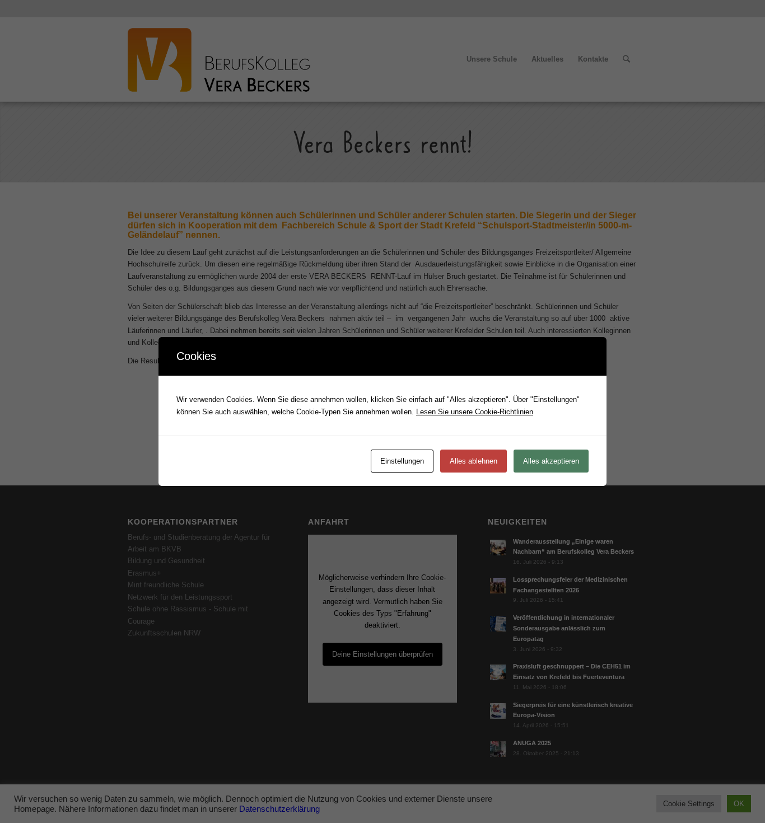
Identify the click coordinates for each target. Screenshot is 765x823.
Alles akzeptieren (551, 461)
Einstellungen (402, 461)
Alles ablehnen (473, 461)
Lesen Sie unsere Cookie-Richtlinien (474, 412)
